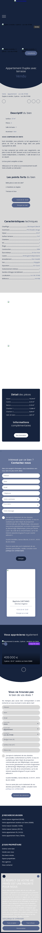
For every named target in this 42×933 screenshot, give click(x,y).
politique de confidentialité (15, 551)
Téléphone (7, 493)
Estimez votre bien (8, 849)
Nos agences (6, 862)
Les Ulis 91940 (23, 94)
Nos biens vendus (8, 855)
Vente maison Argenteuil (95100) (13, 819)
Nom (5, 481)
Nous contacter (7, 865)
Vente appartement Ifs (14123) (12, 832)
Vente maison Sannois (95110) (12, 829)
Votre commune (9, 499)
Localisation (6, 733)
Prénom (6, 476)
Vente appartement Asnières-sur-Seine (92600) (18, 822)
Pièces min (7, 750)
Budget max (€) (9, 739)
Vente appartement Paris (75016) (13, 836)
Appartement (12, 94)
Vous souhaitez (7, 504)
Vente (4, 94)
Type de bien (7, 727)
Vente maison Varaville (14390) (12, 826)
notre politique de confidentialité (13, 919)
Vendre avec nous (8, 852)
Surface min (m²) (9, 745)
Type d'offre (6, 722)
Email (5, 487)
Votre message (9, 511)
